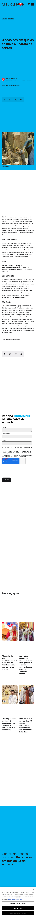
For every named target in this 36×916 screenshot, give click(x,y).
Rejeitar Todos (18, 908)
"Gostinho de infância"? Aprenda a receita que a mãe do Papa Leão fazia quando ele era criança (9, 662)
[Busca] (29, 4)
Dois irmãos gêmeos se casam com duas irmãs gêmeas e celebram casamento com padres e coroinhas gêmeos (25, 665)
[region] (18, 901)
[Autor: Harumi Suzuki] (4, 701)
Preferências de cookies (18, 903)
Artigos (5, 18)
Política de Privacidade (19, 456)
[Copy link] (21, 99)
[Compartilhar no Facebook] (4, 99)
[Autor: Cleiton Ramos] (21, 638)
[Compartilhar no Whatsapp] (10, 99)
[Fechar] (34, 890)
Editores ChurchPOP (11, 78)
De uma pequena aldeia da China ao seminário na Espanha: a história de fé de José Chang (9, 724)
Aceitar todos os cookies (18, 913)
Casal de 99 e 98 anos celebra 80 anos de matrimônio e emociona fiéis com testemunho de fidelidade (25, 725)
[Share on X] (15, 99)
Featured (11, 18)
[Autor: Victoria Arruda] (4, 638)
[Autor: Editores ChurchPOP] (3, 79)
